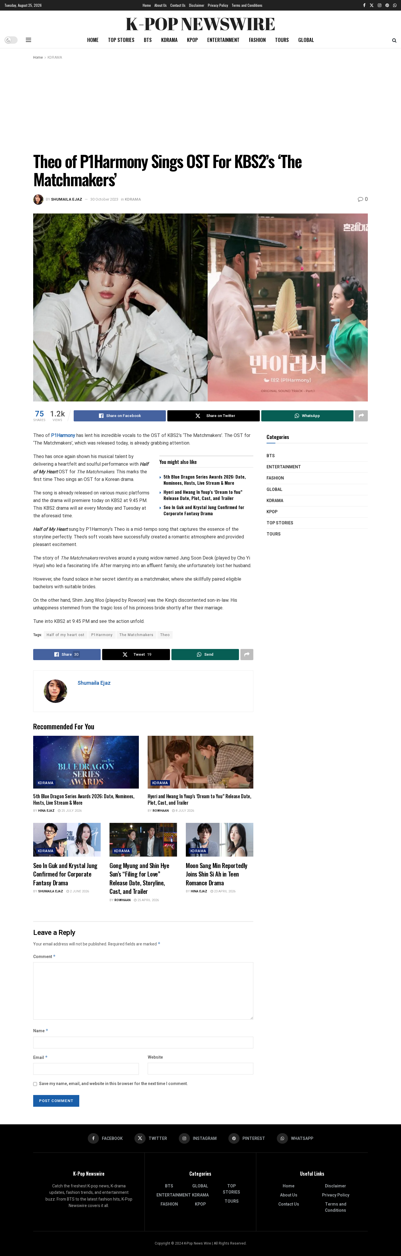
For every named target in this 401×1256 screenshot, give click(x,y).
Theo (165, 635)
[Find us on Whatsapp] (395, 5)
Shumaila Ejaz (66, 199)
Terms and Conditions (247, 5)
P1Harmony (63, 435)
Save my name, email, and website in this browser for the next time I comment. (113, 1084)
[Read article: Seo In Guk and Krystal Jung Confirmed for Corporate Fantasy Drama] (67, 840)
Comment (44, 957)
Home (147, 5)
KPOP (192, 39)
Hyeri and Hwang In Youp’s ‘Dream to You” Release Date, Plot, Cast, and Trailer (203, 495)
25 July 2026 (71, 810)
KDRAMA (169, 39)
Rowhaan (161, 810)
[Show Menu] (28, 40)
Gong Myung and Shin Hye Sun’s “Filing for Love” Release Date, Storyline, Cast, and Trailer (139, 878)
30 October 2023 (104, 199)
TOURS (282, 39)
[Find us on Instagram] (379, 5)
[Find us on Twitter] (372, 5)
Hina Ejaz (46, 810)
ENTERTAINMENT (223, 39)
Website (155, 1057)
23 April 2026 (224, 891)
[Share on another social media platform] (361, 415)
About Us (160, 5)
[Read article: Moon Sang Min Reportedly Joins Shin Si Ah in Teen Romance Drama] (219, 840)
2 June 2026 (79, 891)
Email (40, 1058)
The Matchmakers (136, 635)
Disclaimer (196, 5)
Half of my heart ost (66, 635)
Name (40, 1031)
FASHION (257, 39)
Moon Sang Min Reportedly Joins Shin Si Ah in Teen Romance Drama (216, 874)
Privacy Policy (218, 5)
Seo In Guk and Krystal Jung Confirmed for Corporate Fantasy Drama (204, 510)
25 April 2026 (148, 900)
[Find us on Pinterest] (387, 5)
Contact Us (178, 5)
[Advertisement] (200, 105)
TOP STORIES (121, 39)
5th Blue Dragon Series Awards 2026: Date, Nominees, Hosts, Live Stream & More (205, 479)
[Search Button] (394, 40)
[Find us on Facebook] (364, 5)
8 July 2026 (184, 810)
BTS (148, 39)
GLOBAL (306, 39)
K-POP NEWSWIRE (200, 22)
